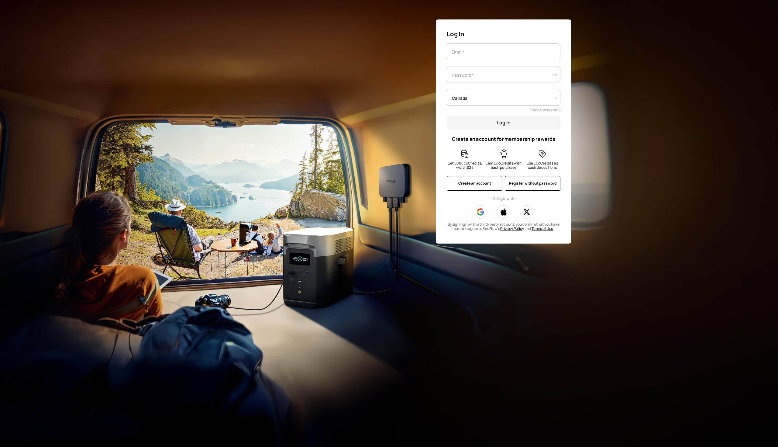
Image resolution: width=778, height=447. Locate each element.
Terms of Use (542, 228)
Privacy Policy (512, 228)
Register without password (532, 183)
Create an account (474, 183)
